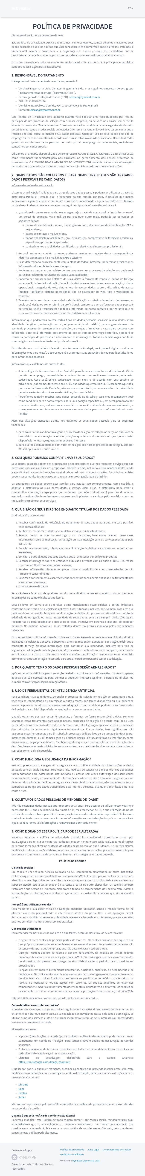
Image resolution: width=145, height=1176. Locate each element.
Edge (21, 1088)
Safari (22, 1097)
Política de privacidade (72, 1149)
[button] (131, 8)
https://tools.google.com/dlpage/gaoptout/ (45, 1062)
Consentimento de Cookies (117, 1149)
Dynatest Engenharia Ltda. (86, 1160)
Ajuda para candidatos (72, 1154)
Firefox (23, 1093)
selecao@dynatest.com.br (84, 97)
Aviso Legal (93, 1149)
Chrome (23, 1084)
